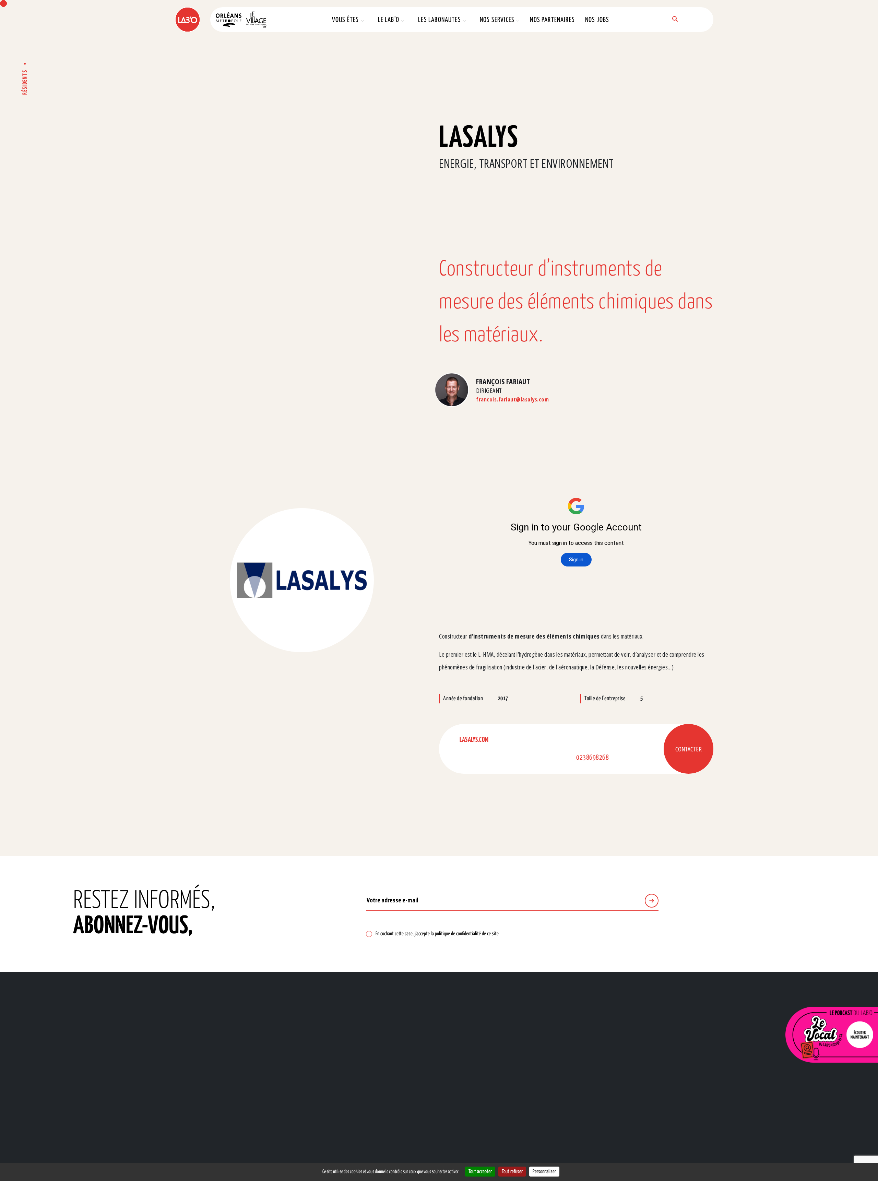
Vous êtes (345, 20)
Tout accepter (480, 1171)
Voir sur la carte (343, 1051)
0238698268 (592, 758)
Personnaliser (544, 1171)
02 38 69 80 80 (106, 1028)
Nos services (497, 20)
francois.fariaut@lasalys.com (512, 399)
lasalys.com (474, 740)
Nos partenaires (552, 20)
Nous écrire (94, 1054)
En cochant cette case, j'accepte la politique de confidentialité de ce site (437, 933)
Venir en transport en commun (419, 1051)
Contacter (688, 749)
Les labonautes (439, 20)
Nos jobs (597, 20)
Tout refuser (512, 1171)
